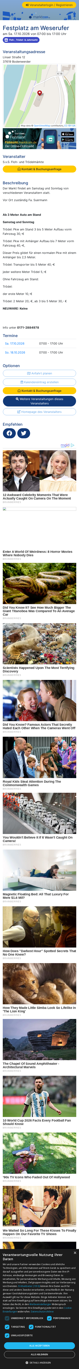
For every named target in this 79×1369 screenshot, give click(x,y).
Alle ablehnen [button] (39, 1354)
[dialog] (39, 1309)
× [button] (74, 1253)
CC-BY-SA (69, 125)
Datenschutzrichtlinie (42, 1311)
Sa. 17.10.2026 (14, 343)
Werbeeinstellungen (40, 1304)
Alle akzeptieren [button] (39, 1345)
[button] (39, 1362)
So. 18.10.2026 (15, 352)
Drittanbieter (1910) (29, 1286)
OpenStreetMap (42, 125)
